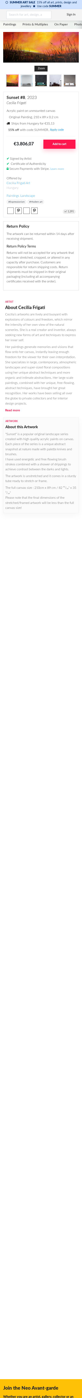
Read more (12, 410)
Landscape (27, 195)
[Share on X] (10, 211)
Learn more (57, 169)
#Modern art (35, 202)
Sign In (71, 14)
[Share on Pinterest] (18, 211)
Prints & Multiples (35, 24)
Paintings (9, 24)
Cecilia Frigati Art (18, 183)
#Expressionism (16, 202)
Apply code (57, 129)
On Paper (61, 24)
